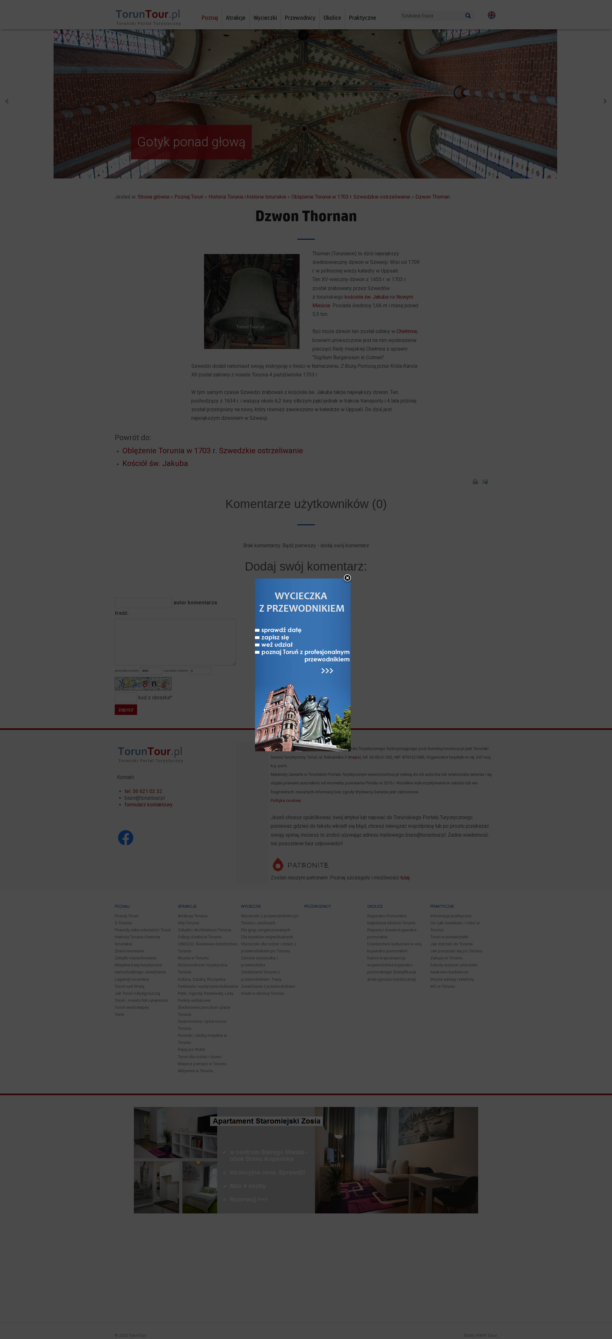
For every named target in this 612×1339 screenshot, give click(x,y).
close (347, 578)
